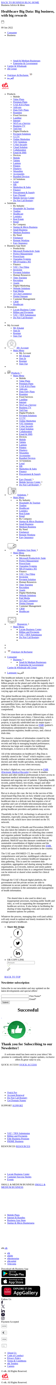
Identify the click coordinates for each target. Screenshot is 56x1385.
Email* (32, 999)
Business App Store (26, 550)
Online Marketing (21, 139)
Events (10, 1179)
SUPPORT (17, 1105)
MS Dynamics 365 (22, 261)
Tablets (16, 160)
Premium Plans (20, 102)
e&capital (11, 1261)
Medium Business (21, 232)
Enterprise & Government (25, 63)
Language (12, 672)
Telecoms (11, 1264)
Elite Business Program (18, 1138)
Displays (17, 168)
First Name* (35, 996)
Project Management (23, 253)
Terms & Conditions (16, 1361)
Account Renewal (15, 1095)
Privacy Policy (14, 1358)
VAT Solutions (20, 142)
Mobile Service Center (23, 198)
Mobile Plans (13, 1215)
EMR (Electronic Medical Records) (24, 770)
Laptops (17, 163)
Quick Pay (12, 1092)
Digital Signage (20, 296)
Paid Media (18, 291)
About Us (11, 1353)
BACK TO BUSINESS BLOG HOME (20, 2)
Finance (17, 190)
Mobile (16, 158)
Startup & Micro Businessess (20, 1223)
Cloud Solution (20, 147)
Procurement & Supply (24, 192)
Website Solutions (21, 288)
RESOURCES (23, 1146)
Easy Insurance (20, 243)
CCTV (16, 136)
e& (6, 1248)
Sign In (16, 330)
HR (15, 184)
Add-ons (17, 107)
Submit (5, 1002)
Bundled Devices (21, 176)
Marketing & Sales (22, 187)
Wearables (18, 171)
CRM (16, 301)
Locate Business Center (24, 309)
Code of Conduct (15, 1355)
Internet (16, 120)
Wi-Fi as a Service (21, 123)
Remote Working (21, 240)
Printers (16, 166)
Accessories (18, 174)
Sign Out (17, 336)
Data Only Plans (21, 110)
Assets (16, 283)
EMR (41, 725)
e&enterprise (13, 1258)
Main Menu (18, 350)
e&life (10, 1256)
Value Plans (18, 99)
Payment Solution (21, 272)
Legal (16, 182)
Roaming (17, 112)
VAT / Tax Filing (21, 267)
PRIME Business (15, 1141)
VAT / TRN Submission (24, 315)
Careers (10, 1366)
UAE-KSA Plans (21, 104)
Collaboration (19, 150)
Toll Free (17, 128)
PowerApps (18, 256)
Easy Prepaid (19, 195)
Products (15, 373)
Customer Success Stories (19, 1177)
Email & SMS (19, 152)
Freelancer (18, 238)
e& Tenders (12, 1363)
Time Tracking (20, 277)
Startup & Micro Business (25, 227)
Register (17, 333)
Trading (16, 211)
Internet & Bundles (16, 1217)
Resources (22, 624)
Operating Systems (22, 259)
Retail (16, 222)
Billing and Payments (23, 312)
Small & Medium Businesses (26, 60)
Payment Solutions (22, 134)
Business (17, 659)
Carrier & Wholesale (17, 66)
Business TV (19, 126)
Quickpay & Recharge (22, 652)
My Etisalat (18, 328)
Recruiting (18, 280)
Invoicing (17, 269)
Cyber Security (20, 144)
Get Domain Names (16, 1100)
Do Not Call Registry (23, 200)
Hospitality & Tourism (23, 208)
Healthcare (18, 214)
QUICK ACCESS (28, 1064)
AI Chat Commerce (22, 293)
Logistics (17, 216)
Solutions (22, 495)
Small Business (20, 230)
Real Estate (18, 219)
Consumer (12, 32)
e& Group (12, 68)
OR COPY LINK (15, 959)
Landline (17, 118)
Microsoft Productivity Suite (26, 251)
